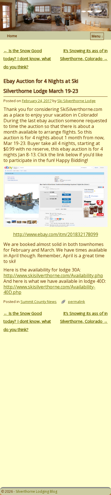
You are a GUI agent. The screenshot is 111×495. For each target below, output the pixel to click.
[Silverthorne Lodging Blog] (55, 15)
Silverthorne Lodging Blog (36, 491)
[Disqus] (55, 407)
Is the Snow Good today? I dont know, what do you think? (27, 58)
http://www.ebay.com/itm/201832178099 (55, 234)
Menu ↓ (97, 36)
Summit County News (38, 301)
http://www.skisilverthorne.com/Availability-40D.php (49, 290)
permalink (76, 301)
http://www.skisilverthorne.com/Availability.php (53, 275)
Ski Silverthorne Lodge (76, 100)
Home (12, 35)
